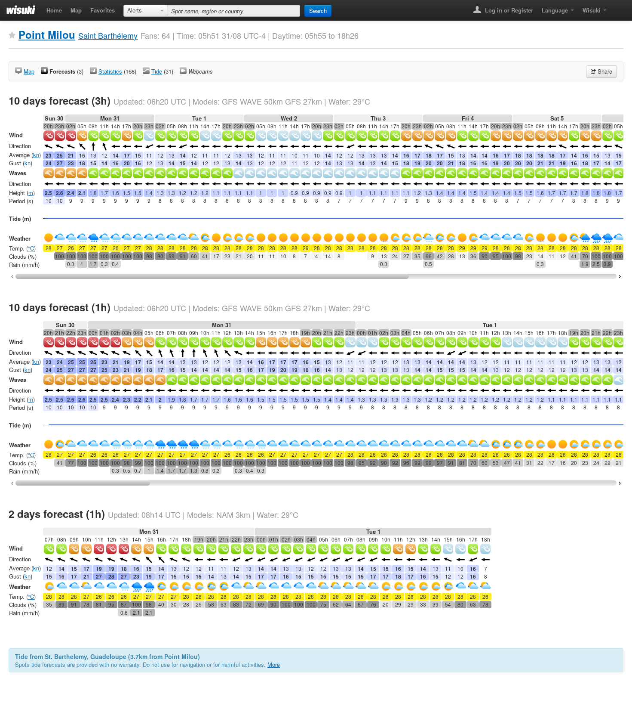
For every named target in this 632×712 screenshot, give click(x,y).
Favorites (102, 10)
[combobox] (145, 11)
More (273, 664)
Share (604, 71)
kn (36, 155)
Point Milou (46, 34)
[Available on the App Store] (617, 7)
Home (54, 10)
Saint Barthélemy (108, 35)
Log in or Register (508, 10)
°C (31, 248)
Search (318, 10)
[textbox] (233, 11)
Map (76, 10)
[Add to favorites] (12, 35)
